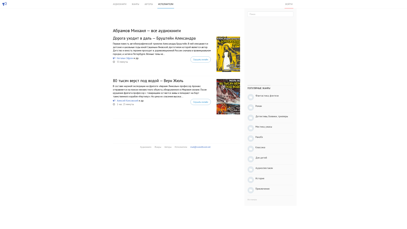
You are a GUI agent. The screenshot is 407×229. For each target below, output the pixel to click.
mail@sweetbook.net (200, 147)
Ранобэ (259, 137)
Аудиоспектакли (264, 168)
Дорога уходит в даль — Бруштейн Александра (154, 38)
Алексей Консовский (127, 100)
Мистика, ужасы (263, 126)
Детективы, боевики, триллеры (271, 116)
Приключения (262, 188)
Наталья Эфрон (125, 58)
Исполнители (165, 4)
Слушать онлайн (200, 59)
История (259, 178)
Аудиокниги (119, 4)
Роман (258, 106)
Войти (289, 4)
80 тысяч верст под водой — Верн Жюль (148, 80)
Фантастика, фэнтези (267, 95)
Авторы (149, 4)
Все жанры (252, 199)
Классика (260, 147)
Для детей (261, 157)
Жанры (135, 4)
